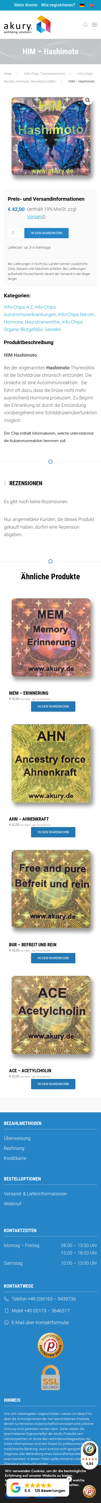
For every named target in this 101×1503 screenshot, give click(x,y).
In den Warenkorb (46, 233)
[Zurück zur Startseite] (27, 25)
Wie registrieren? (58, 4)
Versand (35, 216)
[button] (85, 25)
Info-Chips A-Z (18, 307)
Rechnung (14, 1148)
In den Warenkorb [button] (53, 706)
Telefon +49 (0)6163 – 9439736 (44, 1299)
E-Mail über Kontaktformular (40, 1322)
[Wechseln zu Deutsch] (82, 5)
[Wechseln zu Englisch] (92, 5)
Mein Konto (26, 4)
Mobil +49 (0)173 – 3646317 (41, 1310)
